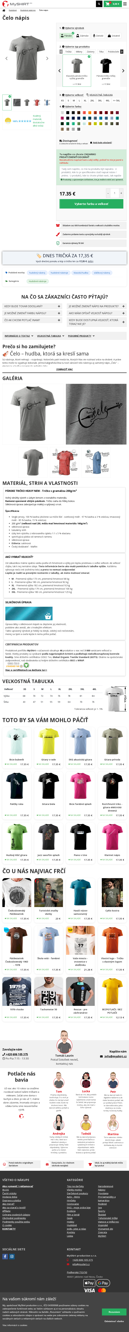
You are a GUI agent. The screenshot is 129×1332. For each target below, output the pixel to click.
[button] (113, 4)
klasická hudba (81, 272)
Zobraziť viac (64, 369)
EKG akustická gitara (80, 759)
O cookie (7, 1225)
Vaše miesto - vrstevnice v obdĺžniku (80, 961)
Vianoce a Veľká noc (108, 1221)
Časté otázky (9, 1193)
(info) (90, 261)
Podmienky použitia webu (16, 1221)
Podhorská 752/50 (77, 1272)
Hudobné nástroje (28, 10)
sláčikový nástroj (102, 272)
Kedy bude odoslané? (102, 142)
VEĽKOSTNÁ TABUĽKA (101, 94)
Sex (100, 1207)
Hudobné (13, 10)
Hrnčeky (71, 1200)
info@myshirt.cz (116, 1056)
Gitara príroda (112, 759)
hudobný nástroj (37, 272)
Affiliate (6, 1211)
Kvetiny (71, 1232)
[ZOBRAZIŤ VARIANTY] (16, 741)
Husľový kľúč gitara (16, 855)
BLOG (5, 1189)
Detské (99, 35)
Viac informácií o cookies (15, 1325)
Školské (102, 1214)
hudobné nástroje (59, 272)
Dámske (84, 35)
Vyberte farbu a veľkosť (91, 204)
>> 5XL (116, 100)
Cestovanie (73, 1203)
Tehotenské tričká (108, 1218)
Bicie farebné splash (80, 804)
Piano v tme (80, 855)
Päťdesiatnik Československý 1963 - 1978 (16, 961)
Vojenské (103, 1225)
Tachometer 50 (48, 1009)
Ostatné (116, 35)
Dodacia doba (9, 1196)
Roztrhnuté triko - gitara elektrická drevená (112, 807)
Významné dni (105, 1228)
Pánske (68, 35)
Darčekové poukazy (77, 1193)
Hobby (70, 1221)
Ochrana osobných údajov (16, 1214)
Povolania (103, 1193)
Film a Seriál (73, 1214)
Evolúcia (71, 1211)
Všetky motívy (74, 1189)
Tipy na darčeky (75, 1186)
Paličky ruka (16, 804)
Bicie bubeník (16, 759)
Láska (70, 1235)
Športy (101, 1211)
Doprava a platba (11, 1200)
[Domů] (3, 10)
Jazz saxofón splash (48, 855)
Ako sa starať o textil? (14, 1207)
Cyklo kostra (112, 910)
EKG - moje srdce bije (79, 1207)
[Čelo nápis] (32, 414)
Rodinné (102, 1203)
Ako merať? (8, 1203)
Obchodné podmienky (14, 1218)
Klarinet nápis (112, 855)
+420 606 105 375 (83, 1259)
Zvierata (102, 1232)
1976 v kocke (17, 1009)
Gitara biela (48, 804)
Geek (70, 1218)
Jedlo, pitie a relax (76, 1228)
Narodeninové (105, 1186)
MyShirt (102, 1235)
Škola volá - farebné (48, 958)
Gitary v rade (48, 759)
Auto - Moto (73, 1196)
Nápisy (101, 1189)
